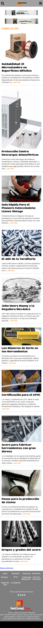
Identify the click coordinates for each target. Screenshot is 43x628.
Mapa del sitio (5, 584)
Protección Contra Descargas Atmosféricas (20, 153)
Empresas (16, 573)
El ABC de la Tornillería (18, 259)
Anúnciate (36, 573)
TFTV (15, 577)
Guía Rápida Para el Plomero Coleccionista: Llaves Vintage (19, 208)
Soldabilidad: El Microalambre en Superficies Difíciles (17, 67)
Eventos (4, 577)
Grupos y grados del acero (21, 550)
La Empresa (15, 583)
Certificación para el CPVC (21, 395)
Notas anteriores (6, 568)
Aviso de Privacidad (36, 578)
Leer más (16, 82)
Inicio (5, 573)
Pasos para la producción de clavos (20, 500)
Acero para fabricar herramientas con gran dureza (19, 448)
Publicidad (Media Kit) (26, 578)
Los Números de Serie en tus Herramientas (20, 349)
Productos (26, 573)
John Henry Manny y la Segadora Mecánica (18, 307)
